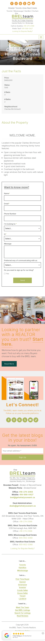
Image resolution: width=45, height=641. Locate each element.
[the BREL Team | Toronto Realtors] (22, 18)
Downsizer (22, 584)
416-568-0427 (27, 28)
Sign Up (22, 457)
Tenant (22, 596)
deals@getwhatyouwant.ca (23, 505)
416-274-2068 (29, 26)
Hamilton (22, 567)
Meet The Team (22, 607)
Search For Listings (23, 613)
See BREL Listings (22, 610)
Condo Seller (22, 590)
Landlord (22, 598)
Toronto (22, 564)
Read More (9, 363)
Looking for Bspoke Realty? (22, 31)
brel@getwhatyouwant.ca (22, 497)
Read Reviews (22, 616)
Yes (7, 273)
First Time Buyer (22, 579)
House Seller (22, 593)
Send (22, 280)
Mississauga (22, 570)
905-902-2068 (26, 537)
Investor (22, 587)
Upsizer (22, 582)
